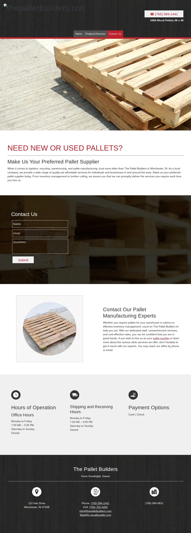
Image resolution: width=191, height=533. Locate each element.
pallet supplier (161, 338)
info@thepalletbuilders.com (95, 511)
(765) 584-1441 (100, 503)
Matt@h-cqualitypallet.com (95, 514)
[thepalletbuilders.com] (27, 14)
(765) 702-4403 (98, 507)
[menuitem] (78, 33)
